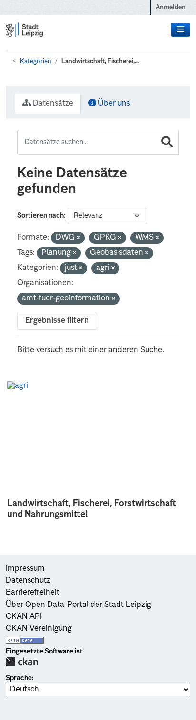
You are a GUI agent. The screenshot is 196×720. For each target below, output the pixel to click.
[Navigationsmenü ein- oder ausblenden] (180, 30)
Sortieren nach (40, 215)
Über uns (113, 103)
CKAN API (24, 617)
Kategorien (35, 61)
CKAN (22, 662)
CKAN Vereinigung (39, 629)
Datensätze (52, 103)
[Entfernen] (78, 238)
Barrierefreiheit (32, 592)
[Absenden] (167, 142)
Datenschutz (28, 581)
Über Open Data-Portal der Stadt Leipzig (78, 605)
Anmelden (171, 7)
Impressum (25, 569)
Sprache (19, 678)
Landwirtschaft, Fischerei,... (100, 61)
